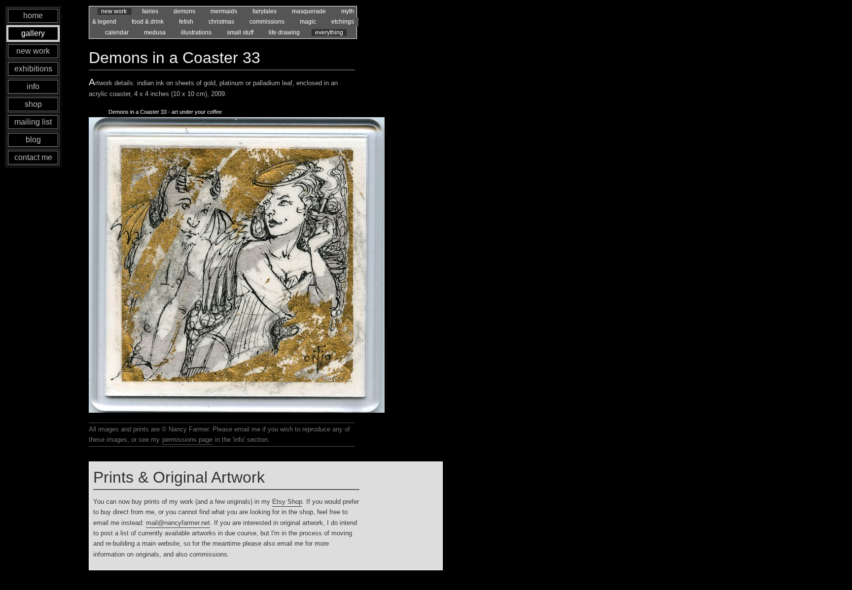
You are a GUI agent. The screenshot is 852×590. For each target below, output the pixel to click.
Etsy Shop (287, 501)
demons (185, 11)
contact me (33, 157)
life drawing (285, 32)
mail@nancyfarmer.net (178, 522)
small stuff (241, 32)
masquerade (309, 11)
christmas (222, 21)
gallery (33, 33)
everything (329, 32)
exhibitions (33, 69)
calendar (117, 32)
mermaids (225, 11)
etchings (342, 21)
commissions (267, 21)
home (33, 15)
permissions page (187, 439)
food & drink (148, 21)
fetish (187, 21)
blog (33, 139)
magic (309, 21)
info (33, 86)
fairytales (265, 11)
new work (114, 11)
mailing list (33, 122)
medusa (155, 32)
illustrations (197, 32)
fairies (151, 11)
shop (33, 104)
